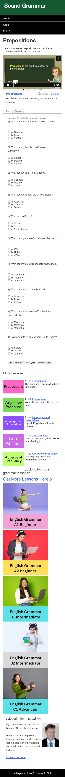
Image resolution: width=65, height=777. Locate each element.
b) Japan (16, 350)
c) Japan (16, 185)
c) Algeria (16, 163)
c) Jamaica (17, 353)
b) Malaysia (17, 325)
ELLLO (6, 31)
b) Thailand (17, 277)
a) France (16, 157)
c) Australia (17, 138)
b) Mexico (16, 182)
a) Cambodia (18, 274)
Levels (6, 18)
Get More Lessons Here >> (29, 479)
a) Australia (17, 201)
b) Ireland (16, 135)
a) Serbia (16, 347)
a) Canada (17, 132)
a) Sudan (16, 223)
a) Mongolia (17, 296)
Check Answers (16, 363)
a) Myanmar (17, 322)
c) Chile (15, 255)
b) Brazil (15, 299)
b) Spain (15, 226)
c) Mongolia (17, 328)
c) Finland (16, 302)
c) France (16, 207)
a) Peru (15, 249)
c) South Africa (19, 229)
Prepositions (14, 94)
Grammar (18, 111)
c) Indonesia (17, 280)
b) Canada (17, 204)
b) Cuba (15, 252)
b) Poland (16, 160)
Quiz (7, 111)
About (6, 24)
